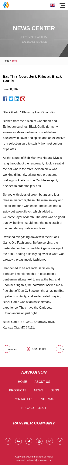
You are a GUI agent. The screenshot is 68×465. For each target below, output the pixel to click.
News (38, 390)
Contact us (23, 399)
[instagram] (49, 441)
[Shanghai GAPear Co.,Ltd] (6, 5)
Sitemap (47, 399)
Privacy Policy (34, 407)
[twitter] (29, 441)
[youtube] (39, 441)
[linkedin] (18, 441)
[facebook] (8, 441)
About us (42, 381)
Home (6, 61)
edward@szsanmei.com (39, 460)
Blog (55, 390)
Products (17, 390)
